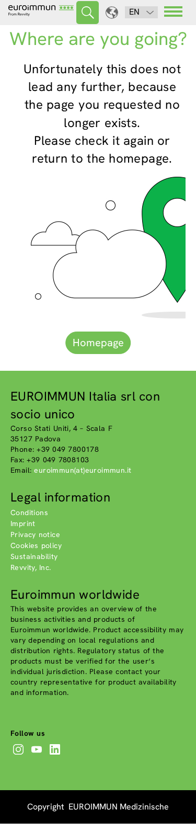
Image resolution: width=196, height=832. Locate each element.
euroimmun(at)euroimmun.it (82, 470)
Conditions (29, 512)
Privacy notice (35, 534)
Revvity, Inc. (30, 567)
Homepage (98, 342)
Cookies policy (36, 545)
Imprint (23, 523)
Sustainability (34, 556)
